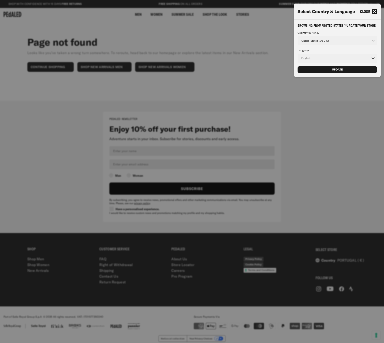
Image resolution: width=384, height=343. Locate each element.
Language (303, 50)
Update (337, 69)
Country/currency (308, 32)
